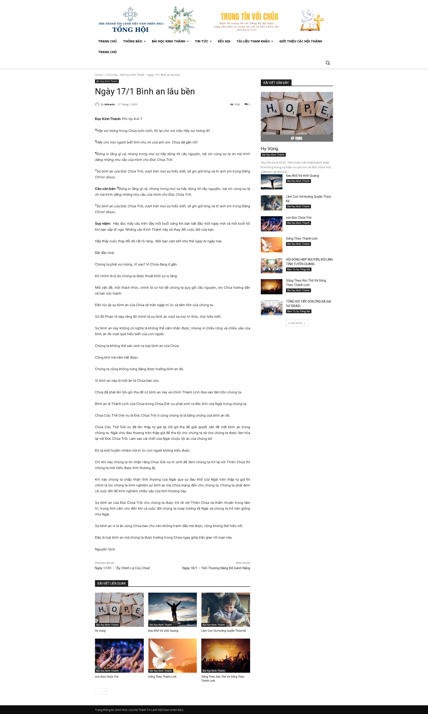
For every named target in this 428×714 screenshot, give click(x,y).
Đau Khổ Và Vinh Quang (163, 630)
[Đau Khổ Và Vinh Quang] (172, 610)
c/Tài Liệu (111, 75)
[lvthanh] (98, 104)
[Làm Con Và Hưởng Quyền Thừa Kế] (225, 610)
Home (99, 75)
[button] (327, 62)
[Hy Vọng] (119, 610)
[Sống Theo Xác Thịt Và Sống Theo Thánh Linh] (225, 656)
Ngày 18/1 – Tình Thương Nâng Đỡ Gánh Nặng (216, 568)
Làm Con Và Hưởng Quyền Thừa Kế (223, 630)
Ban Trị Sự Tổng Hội (298, 269)
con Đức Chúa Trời (106, 676)
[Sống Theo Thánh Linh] (172, 656)
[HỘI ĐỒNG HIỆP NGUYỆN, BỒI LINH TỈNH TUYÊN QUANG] (271, 265)
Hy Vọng (100, 630)
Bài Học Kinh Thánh (132, 75)
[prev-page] (98, 691)
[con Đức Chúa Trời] (119, 656)
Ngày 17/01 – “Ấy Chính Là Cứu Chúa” (122, 568)
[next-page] (105, 691)
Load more (295, 323)
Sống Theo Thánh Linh (162, 676)
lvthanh (109, 104)
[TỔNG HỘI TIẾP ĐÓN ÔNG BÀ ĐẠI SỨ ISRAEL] (271, 307)
